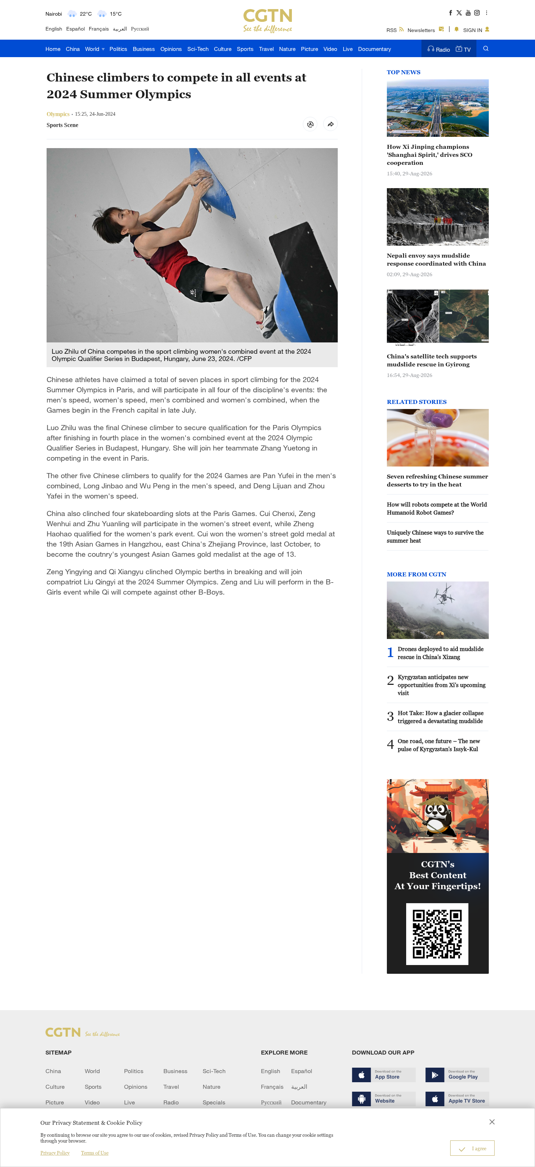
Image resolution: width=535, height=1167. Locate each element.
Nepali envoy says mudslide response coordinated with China (436, 259)
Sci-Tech (198, 48)
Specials (214, 1102)
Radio (443, 49)
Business (144, 48)
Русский (140, 28)
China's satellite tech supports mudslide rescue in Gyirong (432, 360)
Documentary (374, 48)
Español (75, 28)
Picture (309, 48)
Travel (266, 48)
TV (467, 49)
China (73, 48)
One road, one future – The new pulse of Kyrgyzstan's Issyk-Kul (439, 745)
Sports (245, 48)
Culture (222, 48)
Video (330, 48)
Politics (118, 48)
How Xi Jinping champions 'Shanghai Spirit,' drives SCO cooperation (429, 154)
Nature (287, 48)
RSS (392, 30)
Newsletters (421, 30)
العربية (120, 28)
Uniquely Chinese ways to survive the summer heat (435, 536)
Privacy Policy (55, 1153)
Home (52, 48)
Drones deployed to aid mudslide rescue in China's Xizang (441, 653)
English (53, 28)
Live (348, 48)
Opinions (171, 48)
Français (99, 28)
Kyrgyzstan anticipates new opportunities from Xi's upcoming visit (442, 685)
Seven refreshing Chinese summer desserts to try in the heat (437, 480)
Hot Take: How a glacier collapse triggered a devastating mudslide (441, 717)
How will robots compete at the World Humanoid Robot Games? (437, 508)
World (93, 48)
